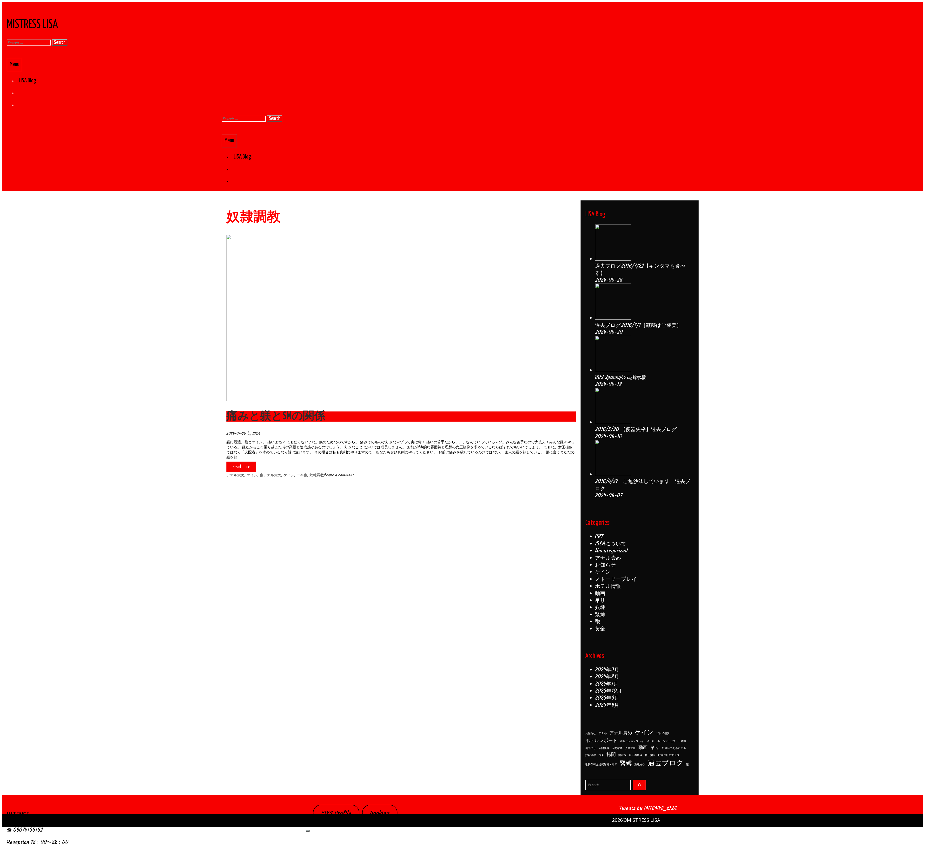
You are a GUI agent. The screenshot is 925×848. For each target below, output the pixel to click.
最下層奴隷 (635, 755)
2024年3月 (607, 676)
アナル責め (235, 475)
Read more (244, 468)
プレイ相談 (662, 733)
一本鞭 (302, 475)
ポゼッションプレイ (632, 741)
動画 (600, 593)
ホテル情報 (608, 586)
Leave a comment (339, 475)
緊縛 (600, 614)
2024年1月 (606, 684)
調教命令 (639, 764)
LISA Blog (27, 81)
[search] (639, 785)
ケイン (252, 475)
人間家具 (617, 748)
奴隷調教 (317, 475)
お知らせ (605, 565)
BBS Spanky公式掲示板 (620, 377)
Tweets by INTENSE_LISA (648, 808)
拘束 (601, 755)
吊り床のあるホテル (674, 748)
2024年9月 (607, 669)
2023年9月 (607, 698)
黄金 (600, 628)
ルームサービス (666, 741)
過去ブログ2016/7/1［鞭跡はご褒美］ (638, 325)
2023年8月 (607, 705)
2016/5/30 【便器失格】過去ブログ (636, 429)
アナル (603, 733)
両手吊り (590, 748)
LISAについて (610, 543)
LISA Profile (336, 812)
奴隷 (600, 607)
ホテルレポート (601, 740)
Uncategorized (611, 550)
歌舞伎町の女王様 (668, 755)
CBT (599, 536)
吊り (600, 600)
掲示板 (622, 755)
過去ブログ (665, 762)
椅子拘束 (650, 755)
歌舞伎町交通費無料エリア (601, 764)
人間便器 (604, 748)
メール (650, 741)
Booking (379, 812)
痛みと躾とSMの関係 (275, 416)
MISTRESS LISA (32, 24)
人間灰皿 (630, 748)
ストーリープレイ (616, 579)
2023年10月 (608, 691)
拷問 (611, 754)
